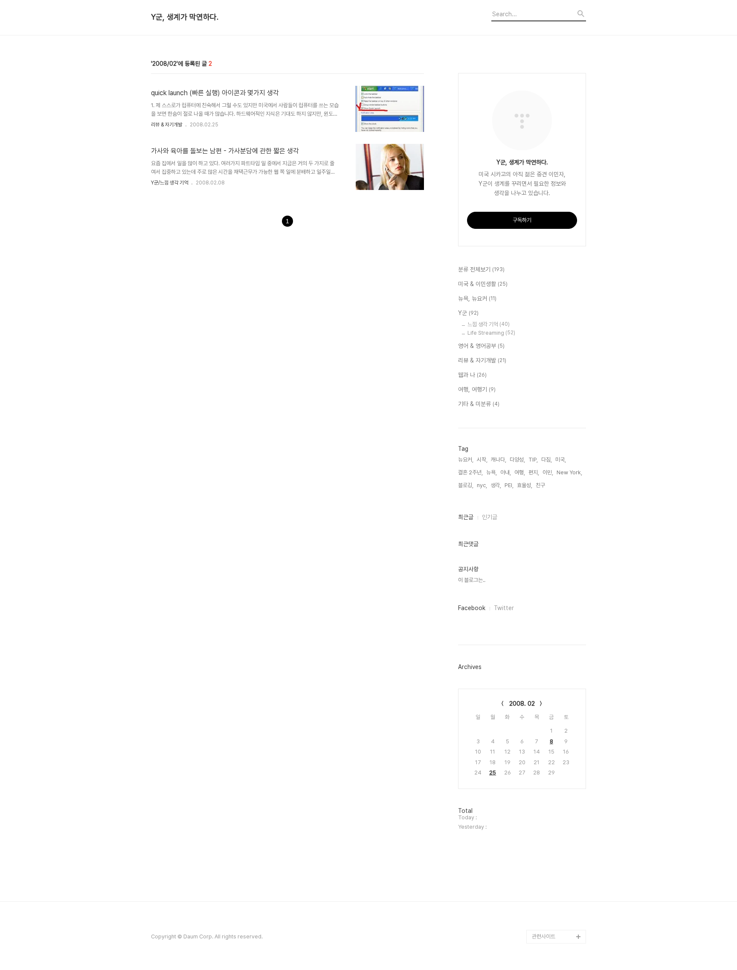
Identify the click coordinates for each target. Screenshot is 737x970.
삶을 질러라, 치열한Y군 (557, 909)
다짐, (546, 459)
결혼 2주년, (470, 472)
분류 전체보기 (481, 269)
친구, (541, 485)
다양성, (517, 459)
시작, (482, 459)
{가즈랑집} (543, 923)
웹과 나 (472, 374)
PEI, (509, 485)
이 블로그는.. (471, 580)
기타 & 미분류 (478, 403)
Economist (545, 813)
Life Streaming (491, 333)
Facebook (471, 608)
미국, (560, 459)
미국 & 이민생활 (483, 283)
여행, (519, 472)
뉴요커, (465, 459)
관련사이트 (543, 936)
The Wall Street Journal (551, 848)
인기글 (489, 517)
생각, (495, 485)
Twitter (504, 608)
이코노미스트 (546, 827)
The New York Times (559, 868)
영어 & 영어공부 (481, 345)
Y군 (468, 313)
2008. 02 (522, 703)
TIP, (533, 459)
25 (492, 772)
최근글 (465, 517)
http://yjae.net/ (550, 895)
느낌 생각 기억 (488, 324)
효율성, (524, 485)
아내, (505, 472)
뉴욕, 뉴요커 (477, 298)
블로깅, (465, 485)
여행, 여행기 (477, 389)
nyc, (482, 485)
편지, (533, 472)
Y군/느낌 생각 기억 (169, 183)
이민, (548, 472)
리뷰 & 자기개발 (166, 125)
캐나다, (498, 459)
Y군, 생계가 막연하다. (184, 17)
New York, (569, 472)
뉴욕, (491, 472)
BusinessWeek (551, 882)
